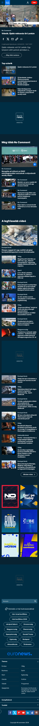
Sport (20, 270)
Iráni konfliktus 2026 (19, 619)
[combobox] (19, 601)
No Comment (6, 168)
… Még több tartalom (11, 55)
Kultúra (23, 679)
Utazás (4, 679)
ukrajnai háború (11, 624)
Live (34, 2)
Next (3, 675)
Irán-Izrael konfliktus (19, 614)
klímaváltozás (12, 644)
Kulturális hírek (23, 435)
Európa (4, 666)
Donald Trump (28, 634)
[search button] (35, 601)
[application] (19, 16)
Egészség (13, 639)
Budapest (26, 639)
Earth (23, 670)
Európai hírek (6, 247)
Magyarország (23, 329)
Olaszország (27, 629)
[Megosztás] (12, 39)
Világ (19, 256)
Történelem (27, 644)
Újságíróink (5, 688)
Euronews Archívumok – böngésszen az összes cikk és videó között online (29, 690)
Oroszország (28, 624)
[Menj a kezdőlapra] (7, 2)
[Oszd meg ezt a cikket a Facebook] (3, 39)
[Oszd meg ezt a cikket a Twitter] (8, 39)
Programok (25, 683)
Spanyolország (11, 634)
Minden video (28, 474)
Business (5, 670)
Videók (4, 683)
